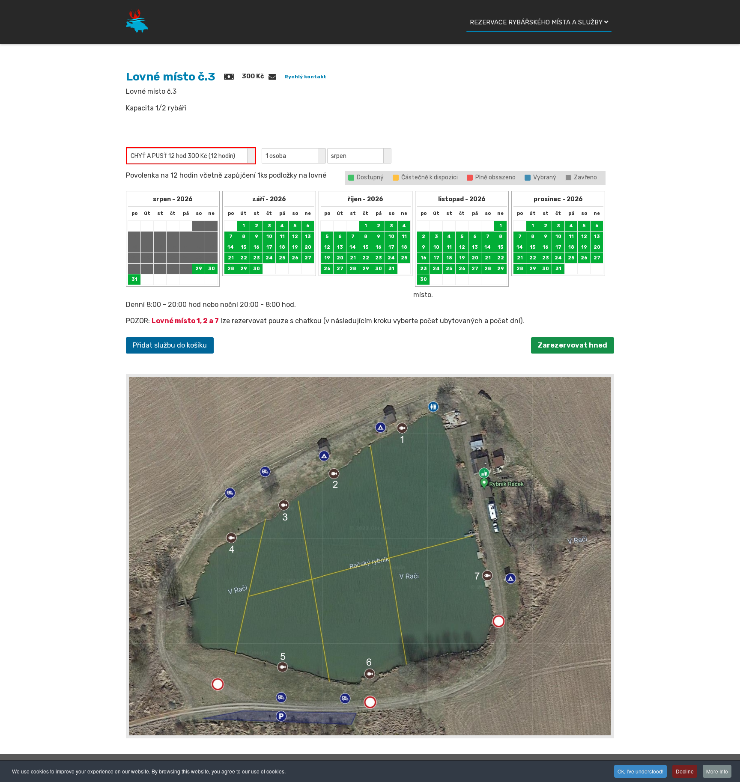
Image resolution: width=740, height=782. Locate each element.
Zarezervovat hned (572, 345)
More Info (717, 771)
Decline (685, 771)
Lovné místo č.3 (170, 76)
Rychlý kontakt (305, 77)
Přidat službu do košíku (170, 345)
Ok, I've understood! (640, 771)
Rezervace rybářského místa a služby (536, 22)
